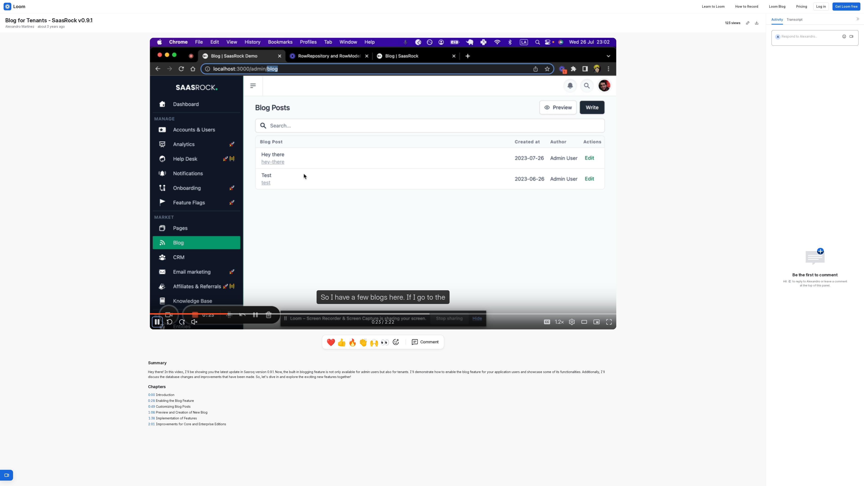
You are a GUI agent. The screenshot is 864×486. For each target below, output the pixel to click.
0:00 (151, 395)
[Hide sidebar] (857, 19)
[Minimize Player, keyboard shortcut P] (596, 322)
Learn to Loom (713, 6)
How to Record (746, 6)
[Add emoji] (844, 36)
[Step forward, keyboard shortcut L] (182, 322)
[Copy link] (747, 23)
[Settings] (572, 322)
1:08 (151, 412)
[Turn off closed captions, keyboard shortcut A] (547, 322)
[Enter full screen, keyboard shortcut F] (609, 322)
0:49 (151, 406)
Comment (429, 342)
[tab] (777, 21)
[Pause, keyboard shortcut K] (157, 322)
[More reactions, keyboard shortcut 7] (395, 342)
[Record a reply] (851, 36)
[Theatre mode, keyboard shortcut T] (584, 322)
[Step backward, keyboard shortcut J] (170, 322)
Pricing (801, 6)
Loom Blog (777, 6)
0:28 (151, 401)
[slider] (383, 313)
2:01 (151, 424)
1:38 (151, 418)
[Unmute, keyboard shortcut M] (194, 322)
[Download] (756, 23)
